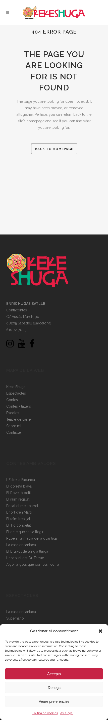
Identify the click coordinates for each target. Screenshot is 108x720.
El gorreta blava (19, 486)
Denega (54, 687)
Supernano (15, 618)
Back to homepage (54, 149)
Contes (12, 400)
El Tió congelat (18, 525)
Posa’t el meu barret (22, 506)
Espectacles (16, 393)
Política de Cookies (45, 713)
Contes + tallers (18, 406)
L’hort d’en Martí (19, 512)
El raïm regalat (17, 499)
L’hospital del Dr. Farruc (25, 558)
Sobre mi (13, 426)
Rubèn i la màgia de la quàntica (31, 538)
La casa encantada (21, 545)
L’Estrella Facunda (20, 480)
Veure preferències (54, 701)
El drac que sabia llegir (24, 532)
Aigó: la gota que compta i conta (32, 564)
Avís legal (66, 713)
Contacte (13, 432)
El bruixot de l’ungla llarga (27, 551)
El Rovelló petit (18, 493)
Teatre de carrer (19, 419)
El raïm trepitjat (18, 519)
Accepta (54, 674)
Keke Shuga (15, 387)
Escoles (12, 413)
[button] (100, 631)
